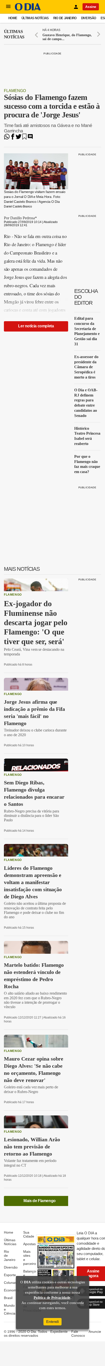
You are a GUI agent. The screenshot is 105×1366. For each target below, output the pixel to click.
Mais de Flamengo (39, 1201)
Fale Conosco (78, 1333)
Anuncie (95, 1332)
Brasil (8, 1298)
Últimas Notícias (35, 18)
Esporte (10, 1275)
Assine (90, 7)
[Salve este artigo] (24, 138)
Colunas (10, 1283)
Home (12, 18)
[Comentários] (30, 138)
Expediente (59, 1332)
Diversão (88, 18)
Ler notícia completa (36, 326)
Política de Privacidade (52, 1298)
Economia (11, 1290)
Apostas (29, 1244)
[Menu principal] (8, 6)
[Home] (28, 9)
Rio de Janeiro (65, 18)
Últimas (14, 34)
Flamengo (15, 91)
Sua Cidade (28, 1234)
